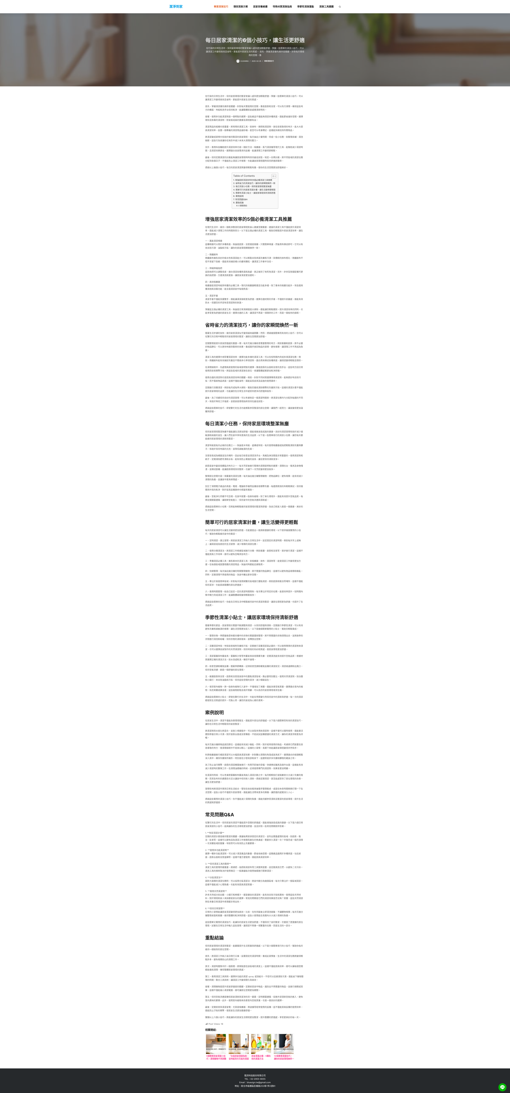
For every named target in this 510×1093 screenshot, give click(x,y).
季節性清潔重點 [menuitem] (305, 6)
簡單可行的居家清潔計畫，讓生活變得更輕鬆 (255, 189)
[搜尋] (340, 7)
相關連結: (243, 206)
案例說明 (239, 196)
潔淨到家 (176, 7)
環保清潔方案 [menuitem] (240, 6)
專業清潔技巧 (269, 61)
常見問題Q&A (241, 199)
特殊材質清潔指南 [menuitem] (282, 6)
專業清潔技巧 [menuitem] (221, 6)
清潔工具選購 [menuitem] (326, 6)
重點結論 (239, 202)
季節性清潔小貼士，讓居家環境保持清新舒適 (255, 193)
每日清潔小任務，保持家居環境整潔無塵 (253, 186)
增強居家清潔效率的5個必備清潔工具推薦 (253, 180)
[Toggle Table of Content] (272, 176)
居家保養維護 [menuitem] (260, 6)
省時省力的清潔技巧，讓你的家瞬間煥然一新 (255, 183)
